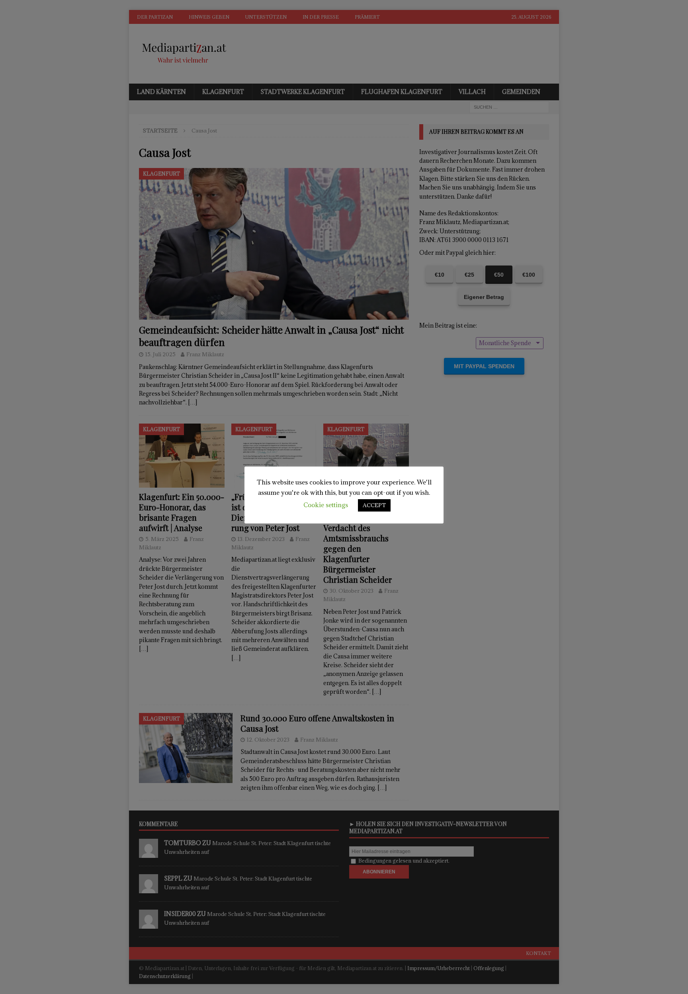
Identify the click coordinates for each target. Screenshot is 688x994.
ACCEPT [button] (374, 505)
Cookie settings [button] (325, 505)
